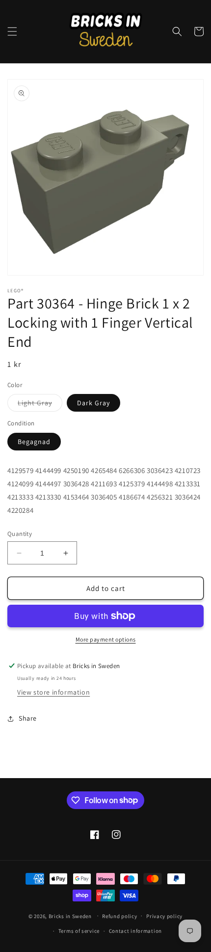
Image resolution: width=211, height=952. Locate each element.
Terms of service (79, 930)
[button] (12, 31)
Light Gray (40, 405)
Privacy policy (164, 916)
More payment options (106, 639)
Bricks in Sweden (70, 915)
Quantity (19, 534)
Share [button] (28, 718)
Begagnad (34, 441)
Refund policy (119, 916)
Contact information (135, 930)
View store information (53, 692)
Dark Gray (93, 402)
